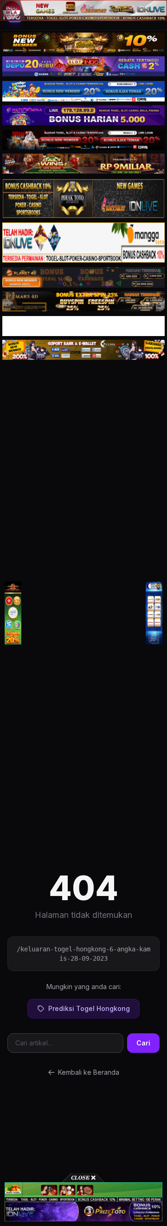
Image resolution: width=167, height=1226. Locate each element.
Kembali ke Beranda (88, 1072)
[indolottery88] (154, 613)
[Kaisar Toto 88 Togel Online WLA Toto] (13, 613)
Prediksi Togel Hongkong (89, 1008)
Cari (143, 1043)
